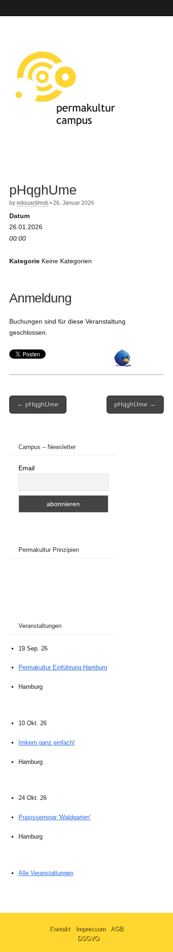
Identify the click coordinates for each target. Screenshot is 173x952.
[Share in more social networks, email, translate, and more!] (122, 364)
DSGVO (88, 938)
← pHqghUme (38, 404)
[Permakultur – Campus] (64, 87)
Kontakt (60, 928)
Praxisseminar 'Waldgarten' (54, 817)
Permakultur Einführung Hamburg (62, 667)
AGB (117, 928)
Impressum (91, 928)
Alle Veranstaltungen (45, 872)
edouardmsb (32, 203)
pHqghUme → (135, 404)
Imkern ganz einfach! (46, 742)
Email (26, 468)
